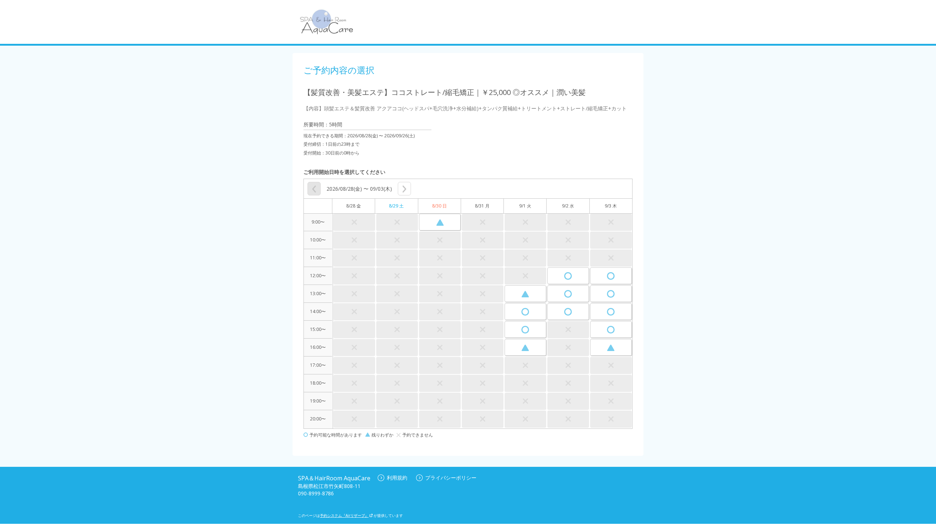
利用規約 (397, 477)
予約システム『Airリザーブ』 (344, 515)
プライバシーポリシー (450, 477)
